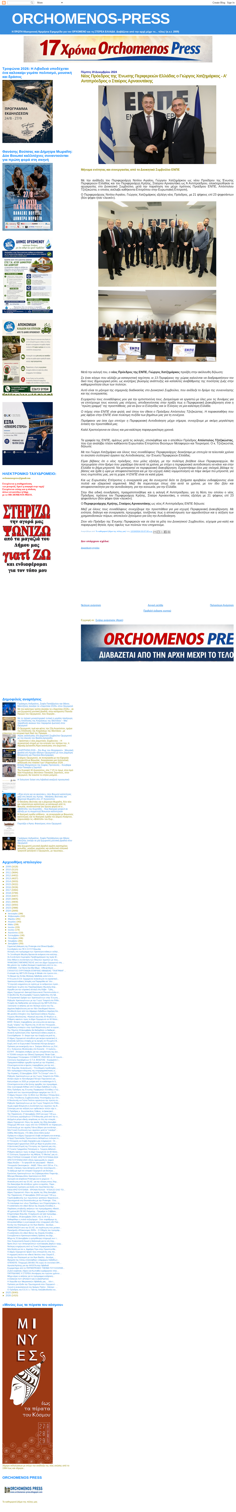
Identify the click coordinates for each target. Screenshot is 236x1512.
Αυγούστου (13, 932)
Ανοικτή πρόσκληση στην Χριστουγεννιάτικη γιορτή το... (32, 1033)
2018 (8, 893)
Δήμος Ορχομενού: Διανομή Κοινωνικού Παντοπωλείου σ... (33, 992)
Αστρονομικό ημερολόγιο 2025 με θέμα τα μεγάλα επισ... (32, 1144)
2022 (8, 905)
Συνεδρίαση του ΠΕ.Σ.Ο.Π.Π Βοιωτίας (24, 949)
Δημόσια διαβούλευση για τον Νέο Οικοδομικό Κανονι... (31, 1008)
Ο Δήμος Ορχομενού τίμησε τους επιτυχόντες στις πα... (31, 1252)
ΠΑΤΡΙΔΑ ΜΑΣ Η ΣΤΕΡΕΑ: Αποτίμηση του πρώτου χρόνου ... (34, 1273)
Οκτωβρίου (13, 938)
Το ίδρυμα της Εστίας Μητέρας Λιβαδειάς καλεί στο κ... (31, 976)
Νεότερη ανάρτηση (91, 605)
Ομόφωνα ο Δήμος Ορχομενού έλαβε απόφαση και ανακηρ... (34, 1135)
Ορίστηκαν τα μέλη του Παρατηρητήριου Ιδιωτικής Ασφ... (32, 987)
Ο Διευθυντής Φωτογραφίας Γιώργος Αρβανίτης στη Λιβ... (32, 995)
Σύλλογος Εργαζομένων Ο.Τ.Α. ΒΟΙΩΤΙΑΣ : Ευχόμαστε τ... (33, 1060)
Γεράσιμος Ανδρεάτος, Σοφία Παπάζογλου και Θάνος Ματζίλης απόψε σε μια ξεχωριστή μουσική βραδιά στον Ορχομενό (45, 840)
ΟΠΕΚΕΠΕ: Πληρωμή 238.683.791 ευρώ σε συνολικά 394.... (34, 1263)
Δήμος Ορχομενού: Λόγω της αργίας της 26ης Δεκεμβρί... (32, 1122)
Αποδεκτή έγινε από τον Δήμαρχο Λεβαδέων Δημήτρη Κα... (33, 1011)
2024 (8, 910)
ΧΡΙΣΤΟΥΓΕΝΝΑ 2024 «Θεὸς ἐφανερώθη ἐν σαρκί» (30, 1160)
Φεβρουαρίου (14, 916)
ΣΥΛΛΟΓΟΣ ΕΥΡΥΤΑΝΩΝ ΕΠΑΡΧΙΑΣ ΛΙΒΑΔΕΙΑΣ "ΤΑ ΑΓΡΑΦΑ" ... (36, 971)
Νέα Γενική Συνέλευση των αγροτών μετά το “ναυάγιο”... (32, 1130)
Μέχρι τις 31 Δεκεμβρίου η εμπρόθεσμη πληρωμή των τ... (32, 1238)
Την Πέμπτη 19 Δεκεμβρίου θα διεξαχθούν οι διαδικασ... (31, 1030)
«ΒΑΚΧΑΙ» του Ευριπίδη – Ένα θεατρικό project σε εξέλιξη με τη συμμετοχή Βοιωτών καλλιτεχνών (43, 810)
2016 (8, 887)
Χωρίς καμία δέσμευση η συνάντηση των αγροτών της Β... (33, 1106)
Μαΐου (11, 924)
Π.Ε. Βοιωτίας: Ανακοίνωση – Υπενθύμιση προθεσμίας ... (32, 1068)
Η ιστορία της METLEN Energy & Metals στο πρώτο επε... (33, 973)
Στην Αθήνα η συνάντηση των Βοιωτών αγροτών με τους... (33, 960)
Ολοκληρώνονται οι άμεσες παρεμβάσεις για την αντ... (31, 1065)
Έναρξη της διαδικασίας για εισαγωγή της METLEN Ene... (32, 1003)
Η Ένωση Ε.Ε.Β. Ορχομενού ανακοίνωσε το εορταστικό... (33, 979)
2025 (8, 1292)
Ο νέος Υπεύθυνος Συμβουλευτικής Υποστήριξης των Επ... (33, 1098)
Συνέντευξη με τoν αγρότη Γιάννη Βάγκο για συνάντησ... (32, 1127)
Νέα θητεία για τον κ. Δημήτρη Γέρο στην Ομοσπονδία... (32, 1249)
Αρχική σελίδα (155, 605)
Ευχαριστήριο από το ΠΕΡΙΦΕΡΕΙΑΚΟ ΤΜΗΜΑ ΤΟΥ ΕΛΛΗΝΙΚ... (36, 1268)
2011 (8, 872)
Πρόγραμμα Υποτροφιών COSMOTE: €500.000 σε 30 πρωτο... (35, 1057)
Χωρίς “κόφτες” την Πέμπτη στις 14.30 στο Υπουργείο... (32, 1025)
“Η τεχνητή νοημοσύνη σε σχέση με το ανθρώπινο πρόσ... (33, 984)
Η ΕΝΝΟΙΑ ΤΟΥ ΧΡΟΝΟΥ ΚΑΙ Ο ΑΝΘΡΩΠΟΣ (28, 1279)
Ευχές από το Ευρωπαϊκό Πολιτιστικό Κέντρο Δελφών (31, 1043)
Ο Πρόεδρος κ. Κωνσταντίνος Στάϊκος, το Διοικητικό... (30, 1111)
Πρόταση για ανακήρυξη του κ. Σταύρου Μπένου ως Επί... (33, 1046)
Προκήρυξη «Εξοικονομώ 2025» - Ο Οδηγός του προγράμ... (34, 1230)
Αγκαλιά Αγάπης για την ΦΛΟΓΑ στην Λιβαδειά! (28, 1265)
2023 (8, 908)
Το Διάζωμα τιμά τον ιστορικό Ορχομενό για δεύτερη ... (31, 1171)
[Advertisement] (158, 575)
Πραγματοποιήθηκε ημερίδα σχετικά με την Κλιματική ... (31, 1062)
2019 (8, 896)
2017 (8, 890)
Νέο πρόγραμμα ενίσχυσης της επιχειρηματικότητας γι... (32, 1070)
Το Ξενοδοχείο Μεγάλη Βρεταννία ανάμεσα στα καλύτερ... (33, 954)
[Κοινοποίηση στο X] (162, 532)
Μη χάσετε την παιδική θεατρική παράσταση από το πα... (32, 965)
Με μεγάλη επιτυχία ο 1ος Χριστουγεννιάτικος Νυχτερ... (31, 1014)
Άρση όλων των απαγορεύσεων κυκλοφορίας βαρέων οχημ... (35, 1244)
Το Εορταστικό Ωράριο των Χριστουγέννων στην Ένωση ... (33, 997)
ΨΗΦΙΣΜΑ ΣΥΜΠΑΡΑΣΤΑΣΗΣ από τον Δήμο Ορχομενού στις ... (35, 962)
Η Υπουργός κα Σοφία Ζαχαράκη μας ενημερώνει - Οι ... (32, 1141)
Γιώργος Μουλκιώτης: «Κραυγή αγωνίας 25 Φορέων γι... (32, 1017)
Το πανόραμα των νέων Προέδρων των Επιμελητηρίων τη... (34, 1203)
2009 (8, 866)
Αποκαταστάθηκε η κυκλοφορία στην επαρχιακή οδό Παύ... (33, 1222)
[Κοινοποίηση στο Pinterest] (169, 532)
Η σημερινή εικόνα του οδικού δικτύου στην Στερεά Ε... (31, 1254)
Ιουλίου (11, 930)
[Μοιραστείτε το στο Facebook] (165, 532)
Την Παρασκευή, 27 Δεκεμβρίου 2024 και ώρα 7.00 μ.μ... (32, 1114)
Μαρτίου (12, 919)
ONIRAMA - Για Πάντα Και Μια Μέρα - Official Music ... (31, 968)
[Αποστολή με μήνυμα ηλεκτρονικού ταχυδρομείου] (155, 532)
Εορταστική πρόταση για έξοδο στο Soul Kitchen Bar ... (31, 1187)
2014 (8, 881)
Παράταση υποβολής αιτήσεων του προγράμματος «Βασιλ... (33, 1208)
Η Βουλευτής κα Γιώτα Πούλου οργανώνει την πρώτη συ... (33, 1100)
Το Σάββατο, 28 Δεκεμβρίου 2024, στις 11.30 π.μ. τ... (30, 1217)
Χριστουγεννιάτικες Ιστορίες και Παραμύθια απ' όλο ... (31, 981)
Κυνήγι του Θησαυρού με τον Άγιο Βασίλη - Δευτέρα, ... (31, 1225)
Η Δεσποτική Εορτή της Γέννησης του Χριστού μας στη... (32, 1146)
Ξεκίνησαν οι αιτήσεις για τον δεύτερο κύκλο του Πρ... (31, 1006)
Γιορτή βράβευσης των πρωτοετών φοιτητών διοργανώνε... (33, 1198)
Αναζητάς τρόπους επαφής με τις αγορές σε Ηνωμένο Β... (32, 1041)
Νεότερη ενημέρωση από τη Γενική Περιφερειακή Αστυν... (32, 1246)
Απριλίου (12, 922)
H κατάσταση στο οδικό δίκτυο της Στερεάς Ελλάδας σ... (32, 1206)
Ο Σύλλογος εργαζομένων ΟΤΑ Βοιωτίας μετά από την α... (33, 1116)
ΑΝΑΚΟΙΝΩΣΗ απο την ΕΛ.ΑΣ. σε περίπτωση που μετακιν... (34, 1227)
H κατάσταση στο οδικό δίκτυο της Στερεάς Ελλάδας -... (31, 1233)
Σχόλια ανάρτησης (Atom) (109, 620)
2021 (8, 902)
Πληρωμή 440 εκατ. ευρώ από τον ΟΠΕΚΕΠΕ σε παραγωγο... (35, 1125)
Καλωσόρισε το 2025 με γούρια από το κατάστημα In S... (32, 1081)
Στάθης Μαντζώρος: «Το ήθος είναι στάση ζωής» (28, 1133)
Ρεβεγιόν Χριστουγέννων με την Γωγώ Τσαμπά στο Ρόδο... (33, 1000)
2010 (8, 869)
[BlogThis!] (158, 532)
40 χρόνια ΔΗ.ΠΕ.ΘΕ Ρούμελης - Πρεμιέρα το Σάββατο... (32, 1211)
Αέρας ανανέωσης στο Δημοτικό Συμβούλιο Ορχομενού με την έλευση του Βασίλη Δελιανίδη (45, 736)
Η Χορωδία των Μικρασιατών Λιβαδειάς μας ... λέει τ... (31, 1281)
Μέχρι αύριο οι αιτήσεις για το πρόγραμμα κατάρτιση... (31, 1276)
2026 (8, 1295)
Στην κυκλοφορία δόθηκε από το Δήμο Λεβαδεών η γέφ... (32, 1087)
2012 (8, 875)
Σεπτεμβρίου (14, 935)
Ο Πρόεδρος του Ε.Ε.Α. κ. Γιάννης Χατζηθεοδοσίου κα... (32, 1290)
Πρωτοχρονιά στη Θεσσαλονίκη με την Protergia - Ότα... (32, 1200)
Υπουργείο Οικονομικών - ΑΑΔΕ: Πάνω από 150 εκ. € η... (33, 1165)
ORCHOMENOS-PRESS (91, 18)
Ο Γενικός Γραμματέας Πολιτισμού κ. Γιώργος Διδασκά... (32, 1149)
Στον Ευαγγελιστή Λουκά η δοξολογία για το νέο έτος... (31, 1241)
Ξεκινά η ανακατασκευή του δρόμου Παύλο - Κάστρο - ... (32, 1287)
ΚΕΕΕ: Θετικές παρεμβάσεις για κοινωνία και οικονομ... (31, 1022)
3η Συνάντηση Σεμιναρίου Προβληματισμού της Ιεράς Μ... (32, 957)
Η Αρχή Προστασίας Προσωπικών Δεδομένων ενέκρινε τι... (33, 1138)
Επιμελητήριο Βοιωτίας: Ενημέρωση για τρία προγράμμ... (32, 1214)
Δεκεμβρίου (13, 943)
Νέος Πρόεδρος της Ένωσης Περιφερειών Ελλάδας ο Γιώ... (33, 1089)
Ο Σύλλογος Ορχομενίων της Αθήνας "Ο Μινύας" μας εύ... (33, 1154)
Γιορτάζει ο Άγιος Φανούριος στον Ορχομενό (39, 823)
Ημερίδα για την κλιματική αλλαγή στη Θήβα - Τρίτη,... (31, 989)
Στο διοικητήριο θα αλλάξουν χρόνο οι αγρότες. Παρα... (31, 1184)
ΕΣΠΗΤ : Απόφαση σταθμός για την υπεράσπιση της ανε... (33, 1052)
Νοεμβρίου (13, 941)
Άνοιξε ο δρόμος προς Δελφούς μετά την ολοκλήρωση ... (32, 1168)
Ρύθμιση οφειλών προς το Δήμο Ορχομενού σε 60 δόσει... (33, 1019)
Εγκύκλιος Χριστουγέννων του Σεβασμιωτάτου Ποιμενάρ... (33, 1173)
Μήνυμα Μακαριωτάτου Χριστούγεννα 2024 (26, 1176)
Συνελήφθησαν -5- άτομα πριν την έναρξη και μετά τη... (31, 1035)
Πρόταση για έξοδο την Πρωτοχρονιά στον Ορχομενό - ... (32, 1284)
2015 (8, 884)
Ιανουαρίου (13, 913)
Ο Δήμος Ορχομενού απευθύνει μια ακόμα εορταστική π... (33, 1038)
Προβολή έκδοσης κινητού (157, 610)
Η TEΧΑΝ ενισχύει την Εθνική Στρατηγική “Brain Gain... (31, 1054)
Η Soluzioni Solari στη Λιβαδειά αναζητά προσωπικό (43, 779)
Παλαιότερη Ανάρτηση (222, 605)
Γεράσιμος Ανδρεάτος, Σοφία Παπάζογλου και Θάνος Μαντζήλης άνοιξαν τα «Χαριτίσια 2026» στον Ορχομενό (45, 704)
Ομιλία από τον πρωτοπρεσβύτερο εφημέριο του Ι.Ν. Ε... (32, 1092)
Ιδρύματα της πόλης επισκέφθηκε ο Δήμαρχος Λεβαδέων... (33, 1260)
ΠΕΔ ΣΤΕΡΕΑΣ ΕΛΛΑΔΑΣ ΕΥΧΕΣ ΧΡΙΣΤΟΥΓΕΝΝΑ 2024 (32, 1157)
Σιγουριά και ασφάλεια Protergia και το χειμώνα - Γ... (30, 1179)
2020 (8, 899)
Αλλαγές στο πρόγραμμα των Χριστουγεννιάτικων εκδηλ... (33, 951)
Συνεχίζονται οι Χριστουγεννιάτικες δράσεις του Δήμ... (30, 1235)
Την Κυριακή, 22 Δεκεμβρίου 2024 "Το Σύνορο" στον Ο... (32, 1073)
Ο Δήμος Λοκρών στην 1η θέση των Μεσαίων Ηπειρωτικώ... (34, 1095)
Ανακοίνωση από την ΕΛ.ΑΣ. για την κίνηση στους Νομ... (32, 1181)
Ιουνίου (11, 927)
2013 (8, 878)
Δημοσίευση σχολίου (90, 548)
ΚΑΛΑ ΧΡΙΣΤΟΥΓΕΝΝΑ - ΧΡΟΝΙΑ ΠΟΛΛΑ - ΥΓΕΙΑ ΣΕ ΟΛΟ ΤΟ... (36, 1190)
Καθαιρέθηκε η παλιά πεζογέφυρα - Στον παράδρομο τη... (32, 1219)
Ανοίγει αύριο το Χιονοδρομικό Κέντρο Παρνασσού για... (32, 1079)
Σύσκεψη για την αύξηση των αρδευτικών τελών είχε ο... (32, 1108)
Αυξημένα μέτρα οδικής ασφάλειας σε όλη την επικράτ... (32, 1119)
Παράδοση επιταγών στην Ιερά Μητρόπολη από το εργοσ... (33, 1027)
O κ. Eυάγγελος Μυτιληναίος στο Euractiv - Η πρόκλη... (32, 1049)
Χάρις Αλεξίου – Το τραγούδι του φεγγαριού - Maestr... (31, 1162)
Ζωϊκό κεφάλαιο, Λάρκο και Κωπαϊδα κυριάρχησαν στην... (33, 1271)
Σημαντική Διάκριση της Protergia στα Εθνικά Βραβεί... (31, 946)
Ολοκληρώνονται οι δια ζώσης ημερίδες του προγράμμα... (32, 1084)
